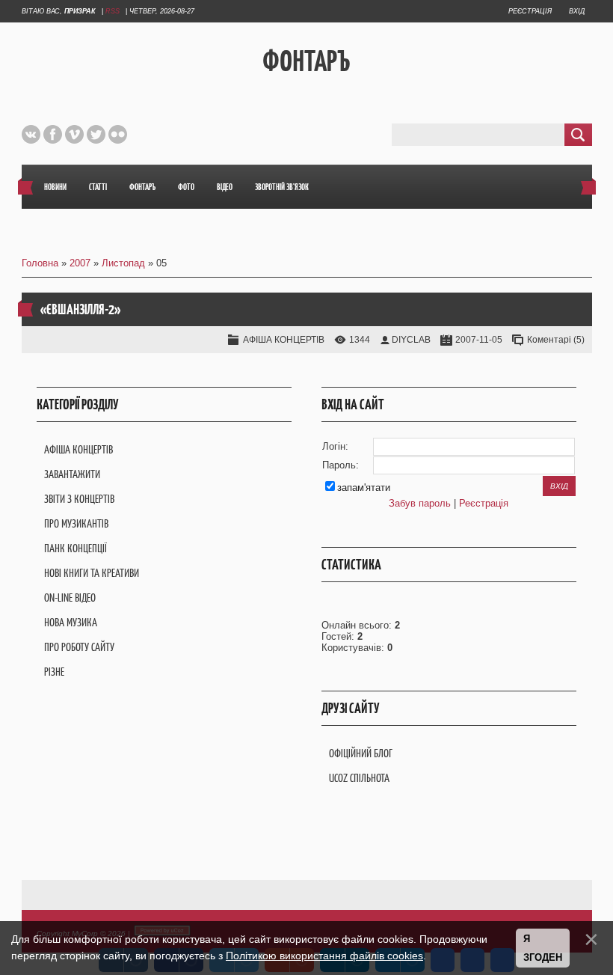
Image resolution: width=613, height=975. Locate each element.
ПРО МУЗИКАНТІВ (76, 523)
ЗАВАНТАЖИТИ (72, 474)
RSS (112, 11)
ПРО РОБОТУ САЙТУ (79, 647)
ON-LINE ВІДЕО (70, 597)
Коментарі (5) (556, 339)
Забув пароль (420, 503)
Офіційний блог (360, 753)
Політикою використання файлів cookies (324, 956)
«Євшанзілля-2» (80, 309)
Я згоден (542, 948)
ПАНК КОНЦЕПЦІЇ (75, 548)
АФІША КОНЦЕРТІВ (283, 339)
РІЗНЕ (54, 671)
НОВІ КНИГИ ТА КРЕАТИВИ (91, 573)
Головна (40, 263)
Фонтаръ (306, 61)
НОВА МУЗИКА (70, 622)
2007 (80, 263)
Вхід (577, 11)
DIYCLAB (411, 339)
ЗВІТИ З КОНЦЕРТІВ (79, 499)
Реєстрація (530, 11)
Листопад (123, 263)
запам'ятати (363, 487)
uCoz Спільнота (359, 778)
